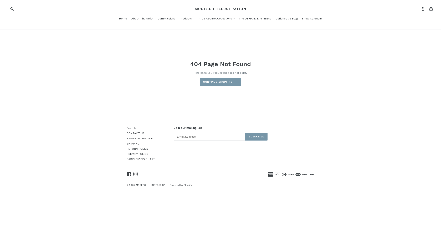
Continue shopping (218, 81)
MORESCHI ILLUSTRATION (220, 9)
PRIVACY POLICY (137, 154)
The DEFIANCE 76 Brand (255, 18)
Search (131, 128)
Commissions (166, 18)
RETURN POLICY (137, 148)
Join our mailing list (188, 128)
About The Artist (142, 18)
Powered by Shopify (181, 185)
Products (188, 18)
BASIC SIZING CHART (141, 159)
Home (123, 18)
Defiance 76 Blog (287, 18)
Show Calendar (312, 18)
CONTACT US (136, 133)
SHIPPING (133, 143)
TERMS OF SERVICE (140, 138)
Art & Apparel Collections (217, 18)
